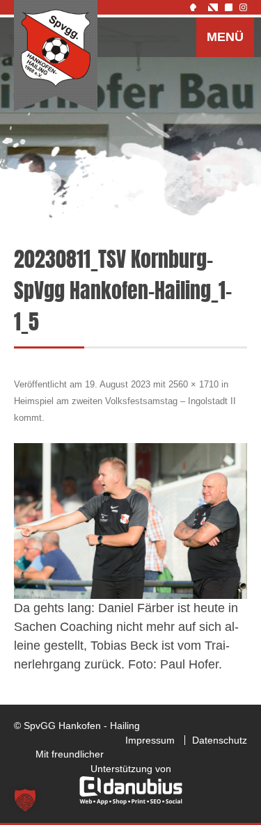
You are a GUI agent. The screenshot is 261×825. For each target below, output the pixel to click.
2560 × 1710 (193, 384)
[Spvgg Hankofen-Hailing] (55, 56)
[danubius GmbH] (131, 801)
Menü (225, 37)
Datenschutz (219, 740)
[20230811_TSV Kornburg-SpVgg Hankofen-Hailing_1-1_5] (130, 521)
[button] (25, 800)
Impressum (150, 740)
